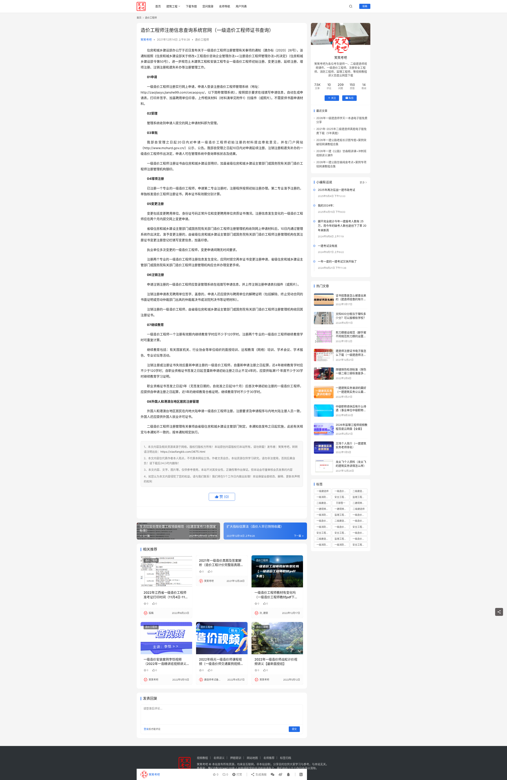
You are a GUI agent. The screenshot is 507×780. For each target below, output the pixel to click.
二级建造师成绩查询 (323, 503)
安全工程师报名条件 (323, 532)
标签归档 (285, 757)
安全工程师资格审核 (342, 532)
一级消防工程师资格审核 (342, 544)
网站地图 (252, 757)
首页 (158, 6)
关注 (333, 97)
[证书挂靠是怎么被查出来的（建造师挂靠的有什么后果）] (324, 299)
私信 (351, 97)
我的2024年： (327, 205)
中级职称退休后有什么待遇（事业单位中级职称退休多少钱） (351, 410)
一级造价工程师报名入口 (360, 538)
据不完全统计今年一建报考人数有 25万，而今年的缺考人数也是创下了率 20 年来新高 (342, 226)
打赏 (236, 773)
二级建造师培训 (360, 491)
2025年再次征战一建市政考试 (336, 189)
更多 (362, 182)
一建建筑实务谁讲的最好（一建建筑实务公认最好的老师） (351, 391)
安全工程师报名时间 (360, 526)
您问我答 (207, 6)
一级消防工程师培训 (323, 497)
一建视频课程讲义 (342, 508)
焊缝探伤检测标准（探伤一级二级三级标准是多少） (351, 373)
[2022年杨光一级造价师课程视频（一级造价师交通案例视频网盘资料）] (222, 638)
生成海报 (261, 774)
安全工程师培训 (342, 497)
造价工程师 (202, 39)
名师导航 (224, 6)
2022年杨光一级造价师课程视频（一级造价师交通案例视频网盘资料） (221, 661)
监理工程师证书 (342, 514)
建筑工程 (171, 6)
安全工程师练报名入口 (360, 544)
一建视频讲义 (323, 508)
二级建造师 (359, 508)
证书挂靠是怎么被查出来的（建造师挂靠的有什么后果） (351, 299)
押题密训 (235, 757)
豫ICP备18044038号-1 (222, 768)
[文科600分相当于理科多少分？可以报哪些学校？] (324, 318)
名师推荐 (268, 757)
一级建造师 (323, 491)
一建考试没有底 (327, 245)
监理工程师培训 (360, 497)
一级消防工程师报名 (323, 514)
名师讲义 (219, 757)
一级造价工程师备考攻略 (342, 526)
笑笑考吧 (146, 39)
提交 (294, 729)
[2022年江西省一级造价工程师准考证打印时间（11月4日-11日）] (166, 571)
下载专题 (191, 6)
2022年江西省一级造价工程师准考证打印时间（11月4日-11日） (165, 595)
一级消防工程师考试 (323, 526)
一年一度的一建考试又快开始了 (337, 261)
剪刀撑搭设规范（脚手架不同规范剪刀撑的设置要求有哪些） (351, 336)
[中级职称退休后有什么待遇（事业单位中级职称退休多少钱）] (324, 410)
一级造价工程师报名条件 (323, 520)
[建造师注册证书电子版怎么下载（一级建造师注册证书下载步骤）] (324, 355)
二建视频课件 (360, 503)
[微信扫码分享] (272, 774)
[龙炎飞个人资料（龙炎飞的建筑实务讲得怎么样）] (324, 466)
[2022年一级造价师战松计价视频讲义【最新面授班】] (277, 638)
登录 (146, 729)
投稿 (364, 6)
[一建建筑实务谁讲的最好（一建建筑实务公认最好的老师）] (324, 392)
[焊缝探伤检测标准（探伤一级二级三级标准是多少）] (324, 373)
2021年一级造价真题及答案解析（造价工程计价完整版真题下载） (221, 562)
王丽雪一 (340, 503)
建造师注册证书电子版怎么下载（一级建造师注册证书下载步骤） (351, 354)
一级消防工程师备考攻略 (323, 544)
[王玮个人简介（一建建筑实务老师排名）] (324, 447)
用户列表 (241, 6)
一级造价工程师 (342, 491)
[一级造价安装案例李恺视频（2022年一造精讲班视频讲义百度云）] (166, 638)
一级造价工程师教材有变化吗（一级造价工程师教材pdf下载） (277, 595)
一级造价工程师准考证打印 (360, 532)
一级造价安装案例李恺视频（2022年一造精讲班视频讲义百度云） (165, 661)
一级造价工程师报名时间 (360, 520)
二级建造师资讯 (323, 538)
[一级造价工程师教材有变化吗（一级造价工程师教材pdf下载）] (277, 571)
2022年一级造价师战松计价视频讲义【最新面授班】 (275, 661)
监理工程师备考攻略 (342, 538)
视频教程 (202, 757)
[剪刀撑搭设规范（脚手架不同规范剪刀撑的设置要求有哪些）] (324, 336)
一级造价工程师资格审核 (360, 514)
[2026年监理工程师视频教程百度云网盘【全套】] (324, 429)
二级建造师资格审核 (342, 520)
